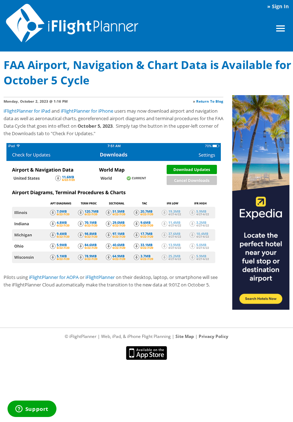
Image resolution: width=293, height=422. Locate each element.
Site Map (184, 336)
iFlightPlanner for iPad (27, 111)
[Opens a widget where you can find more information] (31, 409)
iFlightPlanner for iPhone (87, 111)
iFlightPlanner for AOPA (54, 277)
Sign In (280, 6)
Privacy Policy (213, 336)
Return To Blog (209, 101)
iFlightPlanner (100, 277)
